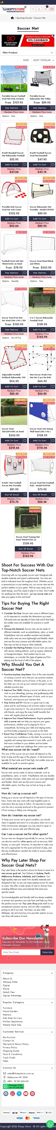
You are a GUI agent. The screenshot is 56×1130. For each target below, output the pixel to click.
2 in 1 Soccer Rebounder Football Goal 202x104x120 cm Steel (41, 320)
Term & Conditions (12, 1054)
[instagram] (12, 1093)
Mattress (7, 1014)
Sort (26, 60)
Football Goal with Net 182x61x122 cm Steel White (12, 264)
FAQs (5, 1061)
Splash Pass (9, 992)
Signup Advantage (12, 995)
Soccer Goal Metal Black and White (41, 262)
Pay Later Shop (30, 903)
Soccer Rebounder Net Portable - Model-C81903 (42, 208)
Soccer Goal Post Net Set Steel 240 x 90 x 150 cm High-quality (14, 320)
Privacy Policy (10, 1047)
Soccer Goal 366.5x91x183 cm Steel (13, 430)
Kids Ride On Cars (12, 1018)
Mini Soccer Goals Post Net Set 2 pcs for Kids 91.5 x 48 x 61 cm (41, 377)
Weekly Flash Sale (12, 1024)
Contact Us (8, 1040)
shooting (20, 693)
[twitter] (19, 1093)
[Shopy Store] (14, 8)
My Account (9, 1037)
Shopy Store (24, 1126)
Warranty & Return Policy (16, 1044)
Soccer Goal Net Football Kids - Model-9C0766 (42, 484)
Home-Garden (10, 1011)
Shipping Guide (11, 1050)
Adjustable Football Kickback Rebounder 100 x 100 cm (13, 377)
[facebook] (6, 1093)
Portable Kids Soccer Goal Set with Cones (12, 208)
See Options (11, 107)
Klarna (6, 988)
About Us (7, 978)
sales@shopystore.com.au (20, 1073)
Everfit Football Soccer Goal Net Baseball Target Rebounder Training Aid (40, 157)
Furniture (7, 1007)
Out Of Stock (12, 494)
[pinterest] (32, 1093)
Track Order (9, 1057)
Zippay (6, 985)
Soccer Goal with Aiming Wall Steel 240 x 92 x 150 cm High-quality (41, 431)
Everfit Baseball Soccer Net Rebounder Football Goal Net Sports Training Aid (13, 157)
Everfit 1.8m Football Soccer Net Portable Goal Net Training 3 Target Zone (11, 486)
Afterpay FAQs (10, 981)
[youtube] (25, 1093)
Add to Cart (11, 164)
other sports (26, 841)
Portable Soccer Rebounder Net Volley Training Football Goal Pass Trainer (40, 100)
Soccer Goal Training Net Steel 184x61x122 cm (28, 538)
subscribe (47, 952)
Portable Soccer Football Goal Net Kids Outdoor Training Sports (13, 99)
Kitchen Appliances (13, 1021)
